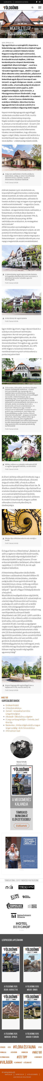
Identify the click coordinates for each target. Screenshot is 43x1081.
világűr (6, 1063)
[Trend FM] (26, 887)
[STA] (15, 897)
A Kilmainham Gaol (13, 731)
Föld (40, 1047)
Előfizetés (8, 2)
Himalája (3, 1052)
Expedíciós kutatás (21, 2)
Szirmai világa (4, 1057)
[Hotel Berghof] (21, 925)
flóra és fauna (24, 1047)
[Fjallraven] (26, 897)
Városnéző (38, 1057)
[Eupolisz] (15, 906)
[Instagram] (39, 2)
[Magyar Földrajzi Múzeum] (32, 906)
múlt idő (4, 698)
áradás (2, 1047)
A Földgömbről (32, 1074)
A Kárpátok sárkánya (13, 708)
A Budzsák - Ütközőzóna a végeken (19, 716)
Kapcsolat (8, 1074)
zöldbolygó (27, 1063)
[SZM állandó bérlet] (21, 852)
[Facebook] (36, 2)
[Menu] (39, 7)
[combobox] (33, 7)
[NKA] (9, 887)
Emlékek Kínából (12, 705)
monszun (25, 1052)
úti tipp (22, 1057)
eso (9, 1047)
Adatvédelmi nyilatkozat (22, 1077)
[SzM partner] (20, 916)
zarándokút (18, 1063)
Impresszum (20, 1074)
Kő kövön (14, 1052)
